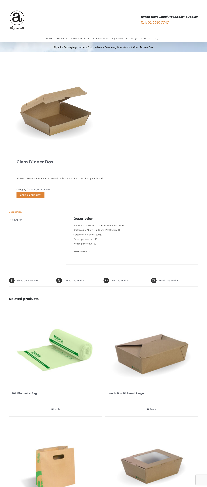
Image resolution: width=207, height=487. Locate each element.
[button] (157, 38)
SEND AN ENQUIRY (30, 195)
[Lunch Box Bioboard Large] (151, 347)
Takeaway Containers (38, 189)
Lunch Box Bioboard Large (126, 393)
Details (56, 409)
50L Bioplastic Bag (24, 393)
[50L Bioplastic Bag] (55, 347)
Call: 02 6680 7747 (155, 22)
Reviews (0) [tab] (15, 219)
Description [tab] (15, 211)
